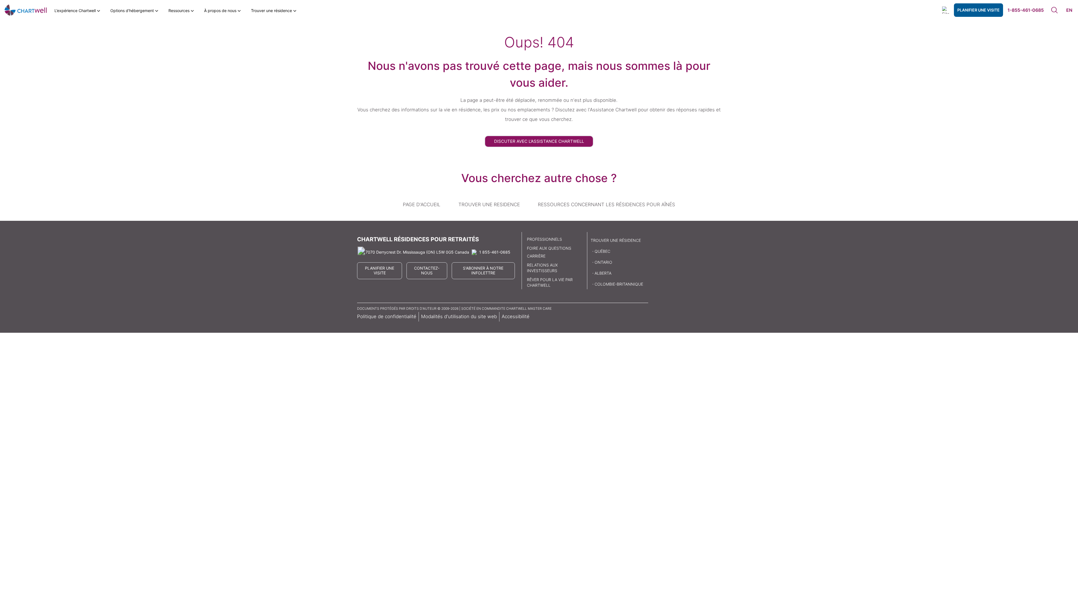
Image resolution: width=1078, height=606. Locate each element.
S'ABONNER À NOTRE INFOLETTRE (483, 270)
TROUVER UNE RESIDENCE (489, 204)
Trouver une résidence (616, 240)
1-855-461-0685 (1026, 10)
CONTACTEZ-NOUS (426, 270)
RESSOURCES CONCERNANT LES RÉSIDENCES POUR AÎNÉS (606, 204)
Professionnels (544, 239)
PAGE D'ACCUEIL (421, 204)
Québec (602, 251)
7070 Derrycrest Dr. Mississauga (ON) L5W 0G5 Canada (417, 252)
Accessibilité (515, 316)
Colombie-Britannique (619, 284)
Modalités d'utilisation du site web (459, 316)
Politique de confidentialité (386, 316)
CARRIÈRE (536, 256)
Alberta (603, 273)
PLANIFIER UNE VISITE (978, 10)
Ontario (603, 262)
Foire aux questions (549, 248)
